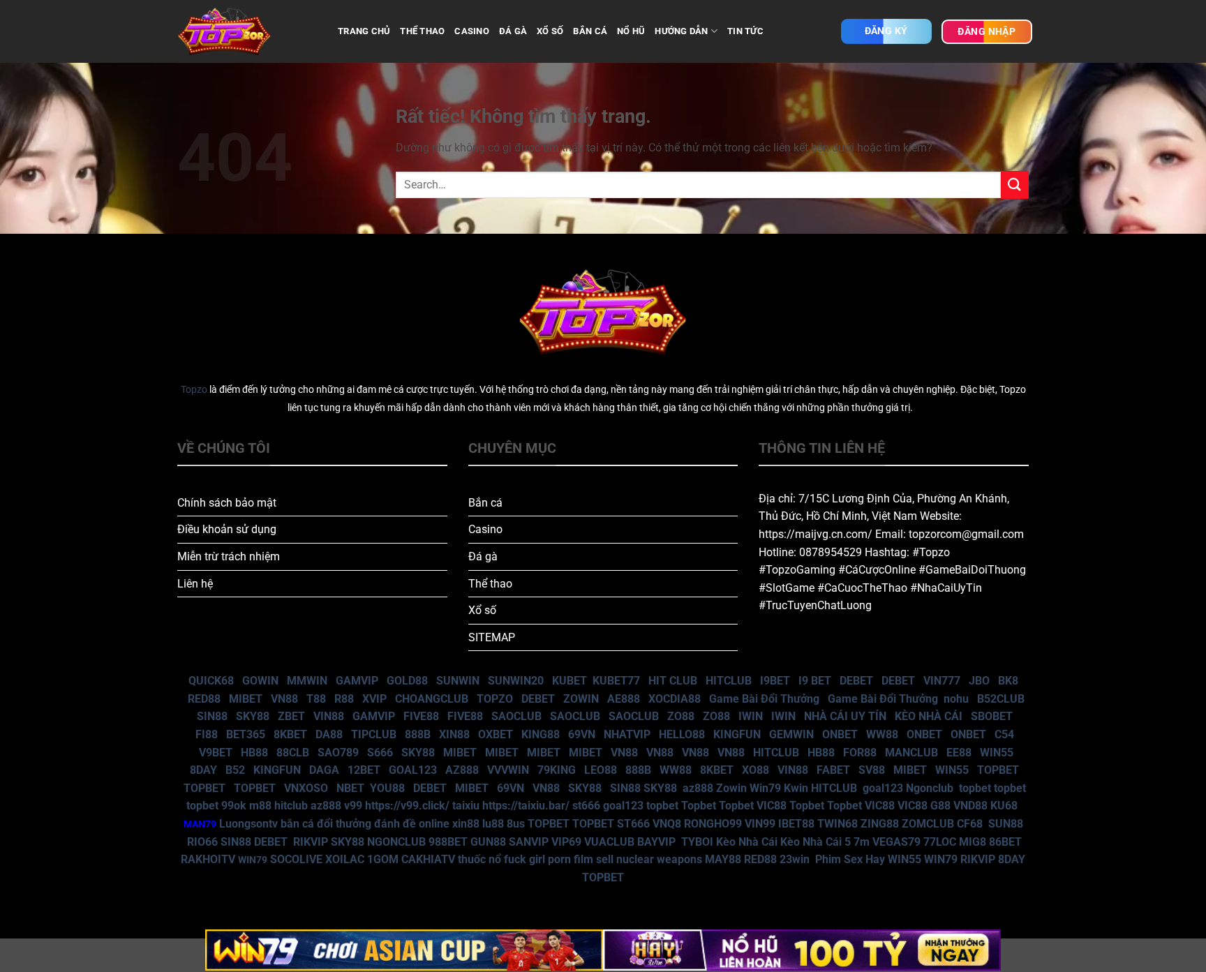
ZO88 (680, 716)
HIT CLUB (672, 680)
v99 (353, 805)
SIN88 (212, 716)
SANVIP (529, 841)
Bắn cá (485, 502)
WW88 (882, 734)
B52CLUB (1001, 698)
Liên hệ (195, 583)
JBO (979, 680)
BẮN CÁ (590, 31)
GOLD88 (407, 680)
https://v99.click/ (407, 805)
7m (862, 841)
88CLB (292, 752)
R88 (344, 698)
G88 (940, 805)
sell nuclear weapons (650, 859)
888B (418, 734)
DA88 (329, 734)
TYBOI (697, 841)
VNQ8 (667, 823)
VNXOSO (306, 788)
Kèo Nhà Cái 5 (815, 841)
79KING (556, 770)
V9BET (215, 752)
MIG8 (972, 841)
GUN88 (488, 841)
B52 (235, 770)
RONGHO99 (713, 823)
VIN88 (328, 716)
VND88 (970, 805)
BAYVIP (657, 841)
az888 (698, 788)
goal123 (883, 788)
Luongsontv (248, 823)
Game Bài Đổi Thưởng (764, 698)
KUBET (569, 680)
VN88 (284, 698)
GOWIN (260, 680)
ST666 (633, 823)
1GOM (383, 859)
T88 (316, 698)
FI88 (206, 734)
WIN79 (941, 859)
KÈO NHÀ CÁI (927, 716)
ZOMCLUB (928, 823)
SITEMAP (491, 637)
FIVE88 (421, 716)
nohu (956, 698)
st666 (586, 805)
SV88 (871, 770)
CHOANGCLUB (431, 698)
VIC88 (772, 805)
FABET (833, 770)
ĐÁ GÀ (513, 31)
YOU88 (387, 788)
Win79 (765, 788)
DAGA (324, 770)
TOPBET (998, 770)
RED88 (204, 698)
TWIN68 (837, 823)
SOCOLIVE (296, 859)
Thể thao (490, 583)
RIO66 (202, 841)
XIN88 (454, 734)
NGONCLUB (396, 841)
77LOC (939, 841)
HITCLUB (729, 680)
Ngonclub (929, 788)
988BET (448, 841)
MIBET (245, 698)
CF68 (971, 823)
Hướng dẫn (681, 31)
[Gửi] (1015, 184)
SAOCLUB (516, 716)
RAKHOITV (208, 859)
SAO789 (338, 752)
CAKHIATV (428, 859)
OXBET (495, 734)
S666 (380, 752)
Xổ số (482, 610)
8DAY (203, 770)
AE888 (623, 698)
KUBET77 (616, 680)
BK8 (1008, 680)
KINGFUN (737, 734)
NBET (350, 788)
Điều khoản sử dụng (226, 529)
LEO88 (600, 770)
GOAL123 (413, 770)
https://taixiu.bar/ (526, 805)
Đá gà (483, 556)
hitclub (291, 805)
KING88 (540, 734)
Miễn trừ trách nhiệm (228, 556)
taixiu (465, 805)
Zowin (731, 788)
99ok (233, 805)
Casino (485, 529)
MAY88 (723, 859)
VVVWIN (508, 770)
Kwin (796, 788)
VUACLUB (609, 841)
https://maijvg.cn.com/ (815, 534)
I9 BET (814, 680)
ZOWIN (581, 698)
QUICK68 (211, 680)
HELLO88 (682, 734)
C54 (1004, 734)
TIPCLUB (373, 734)
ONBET (840, 734)
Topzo (194, 390)
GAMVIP (357, 680)
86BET (1005, 841)
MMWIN (307, 680)
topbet (975, 788)
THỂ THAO (422, 31)
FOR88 (860, 752)
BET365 (245, 734)
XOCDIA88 (674, 698)
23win (795, 859)
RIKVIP (310, 841)
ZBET (291, 716)
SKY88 (252, 716)
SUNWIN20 (516, 680)
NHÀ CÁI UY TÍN (845, 716)
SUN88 (1005, 823)
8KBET (290, 734)
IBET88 (796, 823)
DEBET (856, 680)
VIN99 (760, 823)
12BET (364, 770)
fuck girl (524, 859)
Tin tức (745, 31)
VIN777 (941, 680)
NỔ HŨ (631, 31)
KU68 (1004, 805)
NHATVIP (627, 734)
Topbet (698, 805)
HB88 (254, 752)
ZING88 (880, 823)
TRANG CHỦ (364, 31)
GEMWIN (791, 734)
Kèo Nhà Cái (746, 841)
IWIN (750, 716)
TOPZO (495, 698)
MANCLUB (911, 752)
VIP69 (566, 841)
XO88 (755, 770)
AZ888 (462, 770)
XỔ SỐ (550, 31)
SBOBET (992, 716)
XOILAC (344, 859)
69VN (581, 734)
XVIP (374, 698)
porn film (570, 859)
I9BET (775, 680)
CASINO (471, 31)
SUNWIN (457, 680)
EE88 (959, 752)
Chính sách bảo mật (226, 502)
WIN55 (996, 752)
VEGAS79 (896, 841)
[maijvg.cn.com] (247, 31)
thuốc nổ (479, 859)
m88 (260, 805)
